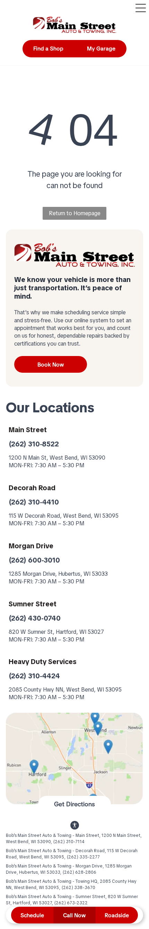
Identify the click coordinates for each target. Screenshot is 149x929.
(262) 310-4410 (34, 502)
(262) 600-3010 (34, 560)
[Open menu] (140, 8)
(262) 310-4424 (34, 675)
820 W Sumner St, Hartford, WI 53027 (56, 632)
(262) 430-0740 (35, 618)
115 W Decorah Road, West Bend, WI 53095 (64, 515)
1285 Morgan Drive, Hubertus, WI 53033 (58, 573)
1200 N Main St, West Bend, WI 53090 (57, 457)
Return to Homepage (74, 213)
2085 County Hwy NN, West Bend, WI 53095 (65, 689)
